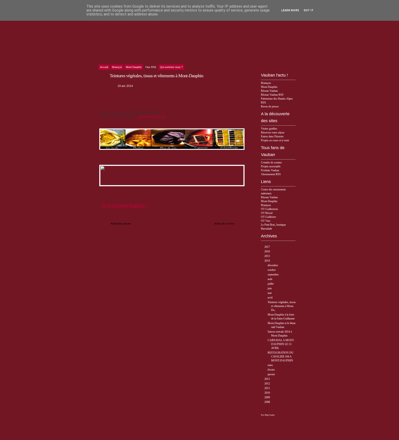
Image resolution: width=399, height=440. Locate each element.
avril (270, 297)
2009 (267, 397)
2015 (267, 256)
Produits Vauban (270, 170)
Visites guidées (269, 128)
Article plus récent (224, 223)
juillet (271, 283)
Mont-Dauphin (269, 87)
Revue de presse (270, 106)
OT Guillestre (268, 217)
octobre (272, 270)
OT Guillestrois (269, 209)
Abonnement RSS (271, 174)
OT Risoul (266, 213)
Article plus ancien (121, 223)
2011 (267, 388)
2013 (267, 379)
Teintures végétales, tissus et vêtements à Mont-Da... (282, 306)
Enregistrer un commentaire (119, 216)
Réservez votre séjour (272, 132)
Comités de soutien (271, 162)
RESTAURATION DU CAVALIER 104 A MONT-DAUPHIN (280, 356)
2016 (267, 251)
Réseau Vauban (269, 90)
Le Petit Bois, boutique (273, 224)
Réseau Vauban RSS (272, 94)
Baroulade (266, 228)
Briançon (266, 83)
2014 (267, 260)
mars (271, 365)
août (270, 279)
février (271, 369)
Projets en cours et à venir (275, 140)
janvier (272, 374)
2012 (267, 383)
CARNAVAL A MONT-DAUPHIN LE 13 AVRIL (281, 344)
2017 (267, 246)
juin (270, 288)
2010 (267, 392)
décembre (273, 265)
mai (270, 293)
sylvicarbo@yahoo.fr (152, 116)
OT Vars (265, 220)
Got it (309, 10)
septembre (273, 274)
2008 (267, 402)
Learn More (290, 10)
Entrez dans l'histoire (272, 136)
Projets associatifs (271, 166)
